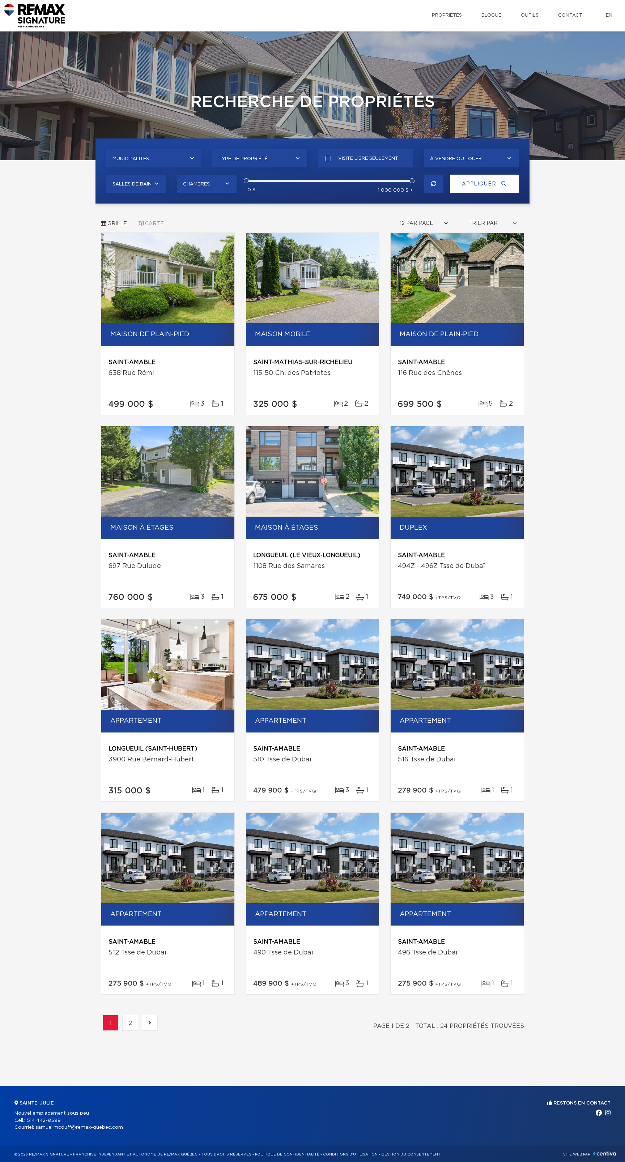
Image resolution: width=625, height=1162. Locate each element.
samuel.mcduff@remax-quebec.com (79, 1127)
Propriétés (447, 15)
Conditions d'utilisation (350, 1154)
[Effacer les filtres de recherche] (434, 184)
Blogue (491, 15)
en (609, 15)
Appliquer (480, 184)
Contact (570, 15)
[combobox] (153, 158)
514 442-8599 (44, 1120)
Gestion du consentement (411, 1154)
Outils (530, 15)
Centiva (604, 1153)
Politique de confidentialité (287, 1154)
